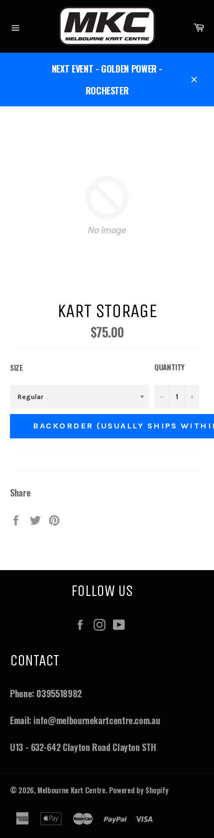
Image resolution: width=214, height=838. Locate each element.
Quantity (169, 366)
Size (16, 367)
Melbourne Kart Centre (71, 790)
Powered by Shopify (139, 790)
